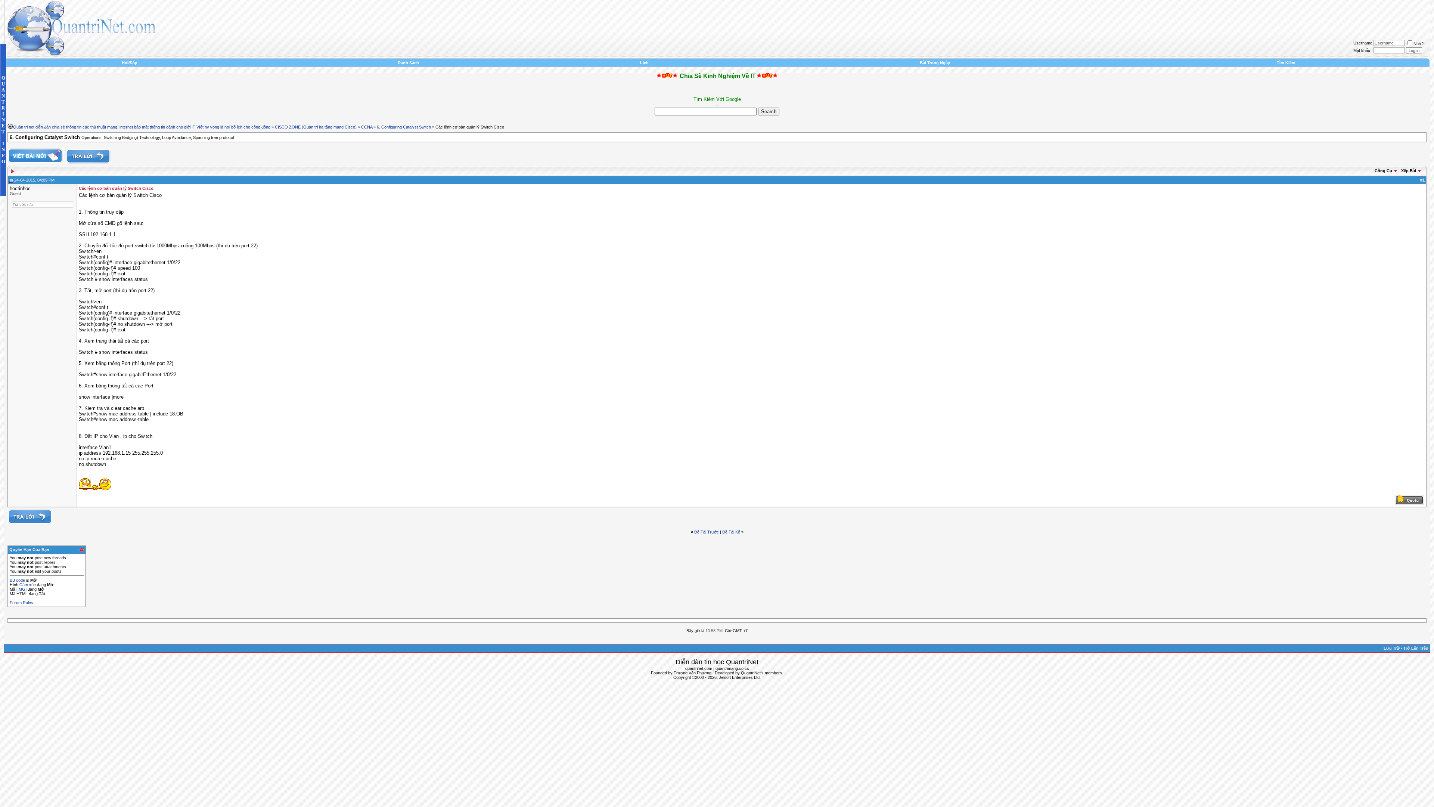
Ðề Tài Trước (706, 532)
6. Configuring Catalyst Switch (404, 127)
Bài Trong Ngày (935, 63)
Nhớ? (1418, 43)
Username (1362, 43)
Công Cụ (1383, 170)
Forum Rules (21, 602)
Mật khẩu (1361, 50)
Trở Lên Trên (1415, 648)
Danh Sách (408, 63)
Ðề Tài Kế (731, 532)
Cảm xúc (27, 584)
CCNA (366, 127)
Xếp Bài (1408, 170)
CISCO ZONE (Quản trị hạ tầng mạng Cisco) (316, 127)
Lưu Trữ (1392, 648)
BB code (17, 580)
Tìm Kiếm (1286, 63)
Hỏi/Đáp (129, 63)
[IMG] (21, 589)
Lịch (644, 63)
